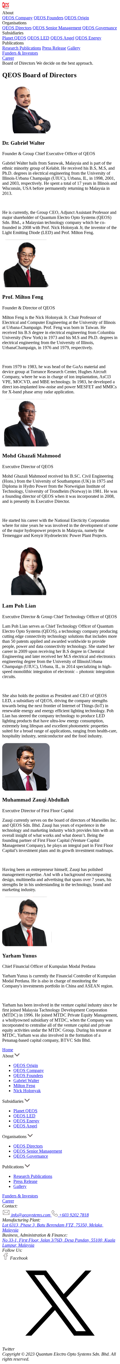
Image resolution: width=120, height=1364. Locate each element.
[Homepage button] (5, 7)
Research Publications (21, 48)
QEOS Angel (62, 38)
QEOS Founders (48, 17)
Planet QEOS (14, 38)
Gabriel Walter (26, 1080)
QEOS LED (38, 38)
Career (8, 58)
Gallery (73, 48)
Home (7, 1049)
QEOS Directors (17, 27)
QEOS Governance (99, 27)
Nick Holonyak (27, 1090)
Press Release (54, 48)
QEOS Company (17, 17)
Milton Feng (24, 1085)
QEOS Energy (88, 38)
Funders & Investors (20, 53)
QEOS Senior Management (57, 27)
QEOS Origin (76, 17)
